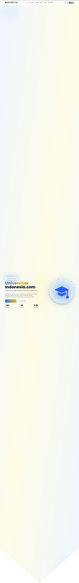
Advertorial (50, 2)
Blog (45, 2)
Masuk (72, 2)
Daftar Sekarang (11, 300)
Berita (32, 2)
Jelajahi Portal (23, 300)
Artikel (36, 2)
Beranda (27, 2)
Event (41, 2)
